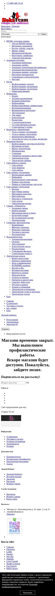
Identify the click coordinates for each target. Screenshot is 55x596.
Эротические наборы (21, 160)
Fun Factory (11, 566)
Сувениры (16, 153)
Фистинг (16, 79)
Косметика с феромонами (18, 129)
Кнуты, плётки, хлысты (22, 48)
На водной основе (20, 215)
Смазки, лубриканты (15, 206)
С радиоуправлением (21, 122)
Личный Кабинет (14, 474)
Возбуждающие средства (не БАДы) (28, 144)
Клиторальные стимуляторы (25, 179)
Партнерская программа (17, 461)
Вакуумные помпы (20, 191)
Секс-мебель (17, 170)
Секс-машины (18, 168)
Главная (10, 301)
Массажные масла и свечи (24, 213)
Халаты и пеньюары (21, 287)
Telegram (15, 26)
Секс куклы (17, 201)
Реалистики (17, 120)
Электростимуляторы (21, 58)
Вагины (15, 189)
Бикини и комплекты (21, 261)
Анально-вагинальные (22, 98)
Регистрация (12, 319)
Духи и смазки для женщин (24, 132)
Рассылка (10, 481)
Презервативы (18, 151)
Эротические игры (20, 158)
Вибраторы (11, 94)
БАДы (9, 82)
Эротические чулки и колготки (26, 292)
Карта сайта (11, 499)
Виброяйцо (17, 177)
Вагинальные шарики (22, 175)
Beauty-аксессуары (20, 258)
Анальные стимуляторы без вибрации (29, 67)
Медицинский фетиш (21, 53)
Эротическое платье (21, 294)
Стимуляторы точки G (22, 253)
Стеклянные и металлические (25, 77)
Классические (18, 117)
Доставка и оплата (14, 306)
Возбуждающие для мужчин (24, 89)
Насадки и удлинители (22, 199)
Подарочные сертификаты (18, 459)
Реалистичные (18, 249)
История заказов (13, 476)
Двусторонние (18, 113)
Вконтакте (6, 26)
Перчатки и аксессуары (22, 280)
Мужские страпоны (21, 230)
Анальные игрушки (15, 60)
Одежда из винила (20, 277)
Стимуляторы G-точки (22, 127)
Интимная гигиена (20, 146)
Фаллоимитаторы (14, 237)
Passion (9, 554)
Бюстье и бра (18, 268)
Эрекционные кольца (21, 203)
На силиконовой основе (23, 218)
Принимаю (27, 593)
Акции (9, 464)
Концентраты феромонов (23, 137)
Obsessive (10, 549)
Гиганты (15, 242)
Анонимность (12, 444)
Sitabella (10, 559)
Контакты (10, 494)
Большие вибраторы (21, 101)
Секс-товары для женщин (18, 172)
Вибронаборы (18, 103)
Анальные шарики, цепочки (25, 72)
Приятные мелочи (14, 141)
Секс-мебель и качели (16, 163)
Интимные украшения (22, 46)
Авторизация (12, 322)
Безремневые (18, 225)
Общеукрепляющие (21, 91)
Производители (13, 457)
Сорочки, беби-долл (21, 282)
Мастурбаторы (18, 196)
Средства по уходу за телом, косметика (29, 139)
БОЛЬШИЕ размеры (21, 265)
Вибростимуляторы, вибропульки (27, 105)
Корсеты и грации (20, 273)
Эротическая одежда (15, 256)
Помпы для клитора (21, 182)
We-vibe (9, 556)
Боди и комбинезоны (21, 263)
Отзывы (10, 446)
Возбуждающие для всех (23, 84)
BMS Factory (12, 568)
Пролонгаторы (18, 220)
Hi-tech (15, 96)
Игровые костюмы (20, 270)
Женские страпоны (20, 227)
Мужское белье (18, 275)
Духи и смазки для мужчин (24, 134)
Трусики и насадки (20, 232)
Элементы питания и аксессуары (27, 156)
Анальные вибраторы (22, 63)
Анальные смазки (20, 208)
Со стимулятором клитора (24, 125)
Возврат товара (13, 484)
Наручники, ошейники (22, 55)
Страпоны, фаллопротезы (18, 222)
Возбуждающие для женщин (25, 86)
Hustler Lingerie (13, 564)
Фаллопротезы (18, 234)
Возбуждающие (19, 210)
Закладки (10, 479)
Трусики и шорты (20, 284)
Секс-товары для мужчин (18, 187)
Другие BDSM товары (22, 43)
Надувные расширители (23, 74)
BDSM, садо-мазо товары (18, 41)
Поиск (43, 34)
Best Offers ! (6, 29)
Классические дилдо (21, 246)
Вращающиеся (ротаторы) (23, 110)
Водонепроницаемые (21, 108)
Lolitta (9, 552)
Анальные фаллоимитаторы (24, 70)
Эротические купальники (23, 289)
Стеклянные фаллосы (21, 251)
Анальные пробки (20, 65)
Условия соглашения (15, 441)
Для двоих (16, 115)
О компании (12, 303)
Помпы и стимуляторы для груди (27, 184)
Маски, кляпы (18, 51)
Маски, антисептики (21, 148)
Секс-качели (17, 165)
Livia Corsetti (12, 561)
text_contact (11, 308)
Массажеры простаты (21, 194)
